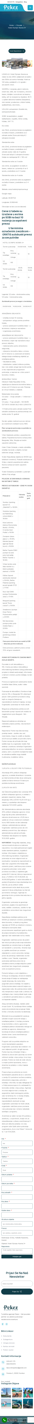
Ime (3, 1139)
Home (11, 25)
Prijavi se (15, 1292)
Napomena (5, 1246)
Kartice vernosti (8, 1346)
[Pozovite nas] (4, 1420)
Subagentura (19, 2)
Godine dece (6, 1210)
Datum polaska (7, 1175)
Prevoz (4, 1228)
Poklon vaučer (8, 1350)
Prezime (4, 1148)
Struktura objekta (7, 1219)
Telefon (4, 1157)
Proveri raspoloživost (16, 51)
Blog (25, 2)
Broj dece (5, 1201)
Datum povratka (7, 1183)
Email (3, 1166)
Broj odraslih (6, 1192)
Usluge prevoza (8, 1343)
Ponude (19, 25)
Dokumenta (7, 1336)
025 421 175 (10, 2)
